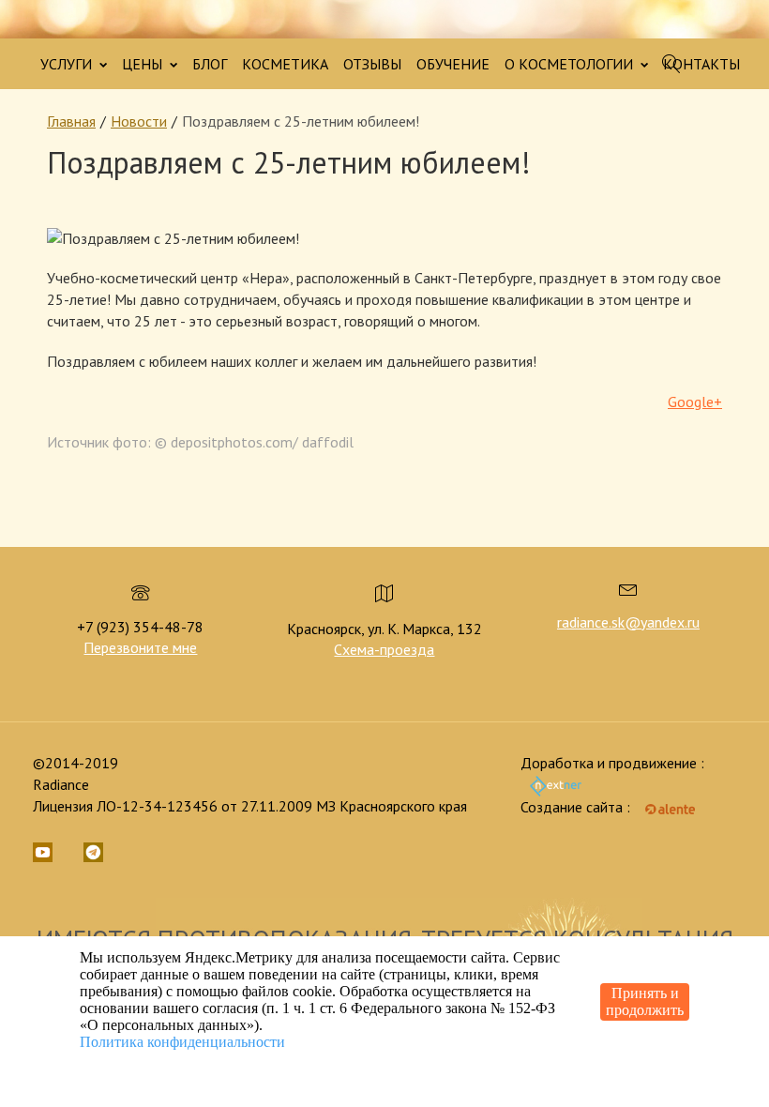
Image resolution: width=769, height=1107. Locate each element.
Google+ (695, 401)
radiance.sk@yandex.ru (628, 622)
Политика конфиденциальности (182, 1042)
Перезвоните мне (140, 647)
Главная (71, 121)
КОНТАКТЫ (701, 63)
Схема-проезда (384, 649)
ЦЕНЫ (144, 63)
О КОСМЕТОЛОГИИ (571, 63)
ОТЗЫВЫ (372, 63)
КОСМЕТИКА (285, 63)
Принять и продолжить (645, 1001)
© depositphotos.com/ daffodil (254, 441)
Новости (139, 121)
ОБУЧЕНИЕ (453, 63)
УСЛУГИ (68, 63)
